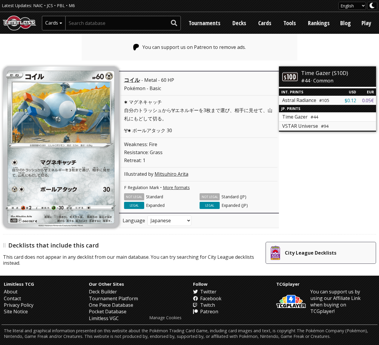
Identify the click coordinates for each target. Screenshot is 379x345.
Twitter (207, 291)
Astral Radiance (305, 100)
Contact (12, 298)
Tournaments (204, 23)
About (10, 291)
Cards (264, 23)
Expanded (155, 205)
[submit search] (174, 23)
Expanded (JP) (234, 205)
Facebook (210, 298)
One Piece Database (111, 305)
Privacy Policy (18, 305)
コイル (132, 79)
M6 (72, 5)
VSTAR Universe (305, 126)
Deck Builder (103, 291)
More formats (176, 187)
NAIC (38, 5)
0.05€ (368, 100)
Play (366, 23)
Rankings (319, 23)
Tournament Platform (113, 298)
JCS (50, 5)
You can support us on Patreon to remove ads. (194, 47)
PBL (61, 5)
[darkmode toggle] (372, 6)
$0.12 (350, 100)
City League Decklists (310, 253)
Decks (239, 23)
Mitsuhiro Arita (171, 174)
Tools (289, 23)
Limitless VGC (104, 318)
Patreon (208, 311)
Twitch (207, 305)
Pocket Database (107, 311)
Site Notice (16, 311)
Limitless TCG (19, 284)
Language (134, 220)
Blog (345, 23)
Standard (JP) (233, 196)
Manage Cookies (165, 317)
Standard (154, 196)
